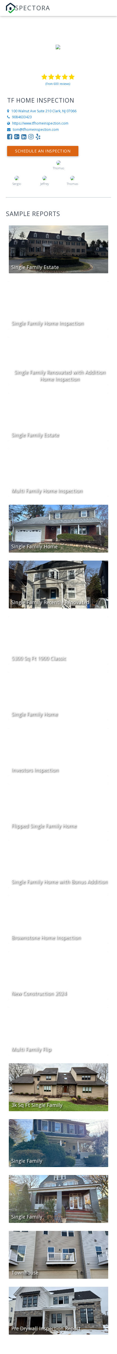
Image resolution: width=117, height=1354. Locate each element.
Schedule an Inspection (42, 151)
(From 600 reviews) (57, 84)
